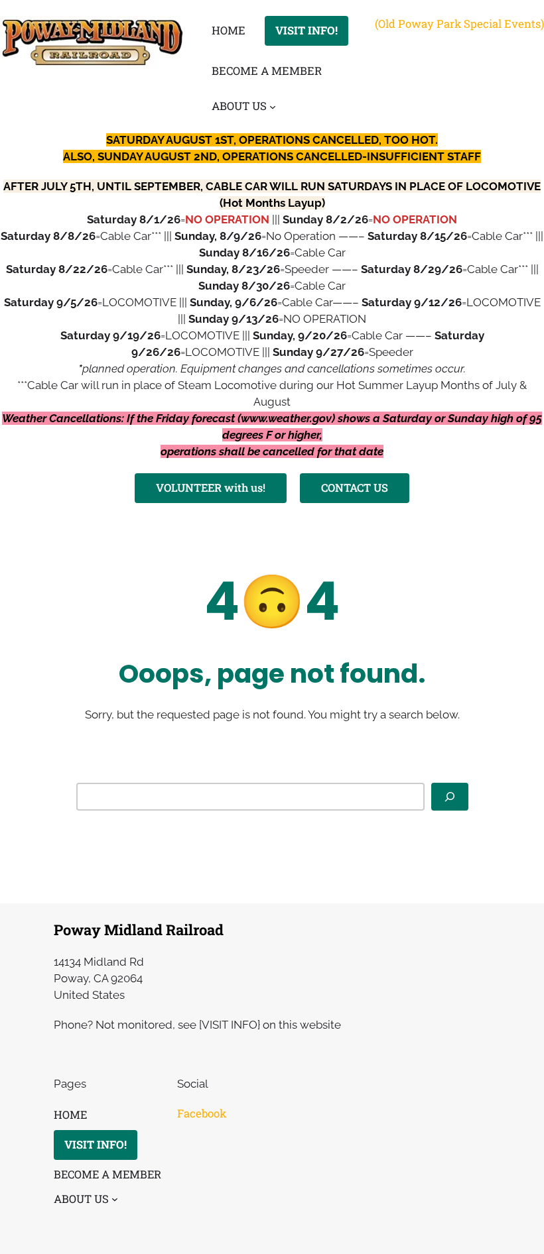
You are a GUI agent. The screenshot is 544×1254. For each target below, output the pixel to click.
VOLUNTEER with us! (210, 487)
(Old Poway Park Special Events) (459, 24)
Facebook (201, 1113)
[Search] (449, 797)
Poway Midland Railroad (139, 929)
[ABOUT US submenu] (272, 106)
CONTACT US (354, 487)
